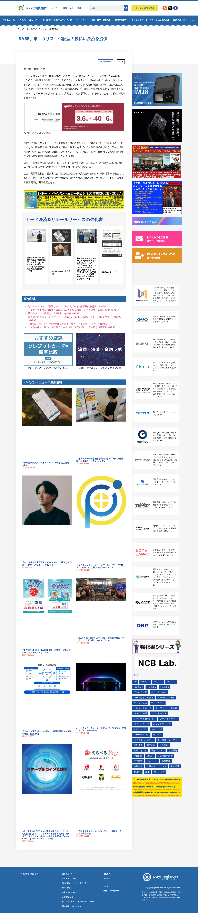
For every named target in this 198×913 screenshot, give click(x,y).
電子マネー (159, 771)
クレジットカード (142, 708)
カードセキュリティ (143, 697)
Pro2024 (138, 687)
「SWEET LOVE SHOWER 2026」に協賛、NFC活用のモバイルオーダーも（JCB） (46, 651)
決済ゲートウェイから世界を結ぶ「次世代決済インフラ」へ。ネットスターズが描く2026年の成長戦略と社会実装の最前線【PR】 (36, 264)
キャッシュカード (166, 697)
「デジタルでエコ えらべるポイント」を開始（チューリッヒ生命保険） (101, 832)
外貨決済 (138, 755)
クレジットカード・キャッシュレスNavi (150, 20)
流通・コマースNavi (100, 20)
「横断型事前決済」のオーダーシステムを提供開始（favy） (45, 463)
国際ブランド (157, 750)
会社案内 (106, 874)
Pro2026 (164, 687)
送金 (147, 771)
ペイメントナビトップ (29, 874)
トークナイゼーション (145, 718)
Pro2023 (171, 681)
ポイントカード (141, 724)
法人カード (152, 761)
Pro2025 (151, 687)
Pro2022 (158, 681)
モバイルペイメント (143, 739)
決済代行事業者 (165, 755)
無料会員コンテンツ (156, 766)
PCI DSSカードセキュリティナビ (57, 20)
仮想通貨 (138, 745)
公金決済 (164, 745)
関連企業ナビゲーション (184, 20)
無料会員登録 (153, 257)
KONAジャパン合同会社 (61, 272)
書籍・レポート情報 (72, 8)
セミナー (55, 8)
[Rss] (164, 8)
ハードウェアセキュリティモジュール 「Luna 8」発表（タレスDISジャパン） (101, 729)
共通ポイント (140, 750)
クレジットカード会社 (166, 708)
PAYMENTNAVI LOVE (161, 254)
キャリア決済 (140, 702)
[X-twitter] (170, 8)
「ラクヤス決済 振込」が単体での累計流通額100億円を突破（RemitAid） (46, 732)
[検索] (126, 8)
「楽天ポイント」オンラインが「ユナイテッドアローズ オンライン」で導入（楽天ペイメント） (100, 566)
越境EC (137, 771)
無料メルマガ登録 (156, 240)
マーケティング (141, 734)
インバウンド (140, 692)
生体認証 (174, 766)
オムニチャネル (158, 692)
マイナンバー (140, 729)
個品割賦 (151, 745)
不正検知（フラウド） (168, 739)
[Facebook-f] (175, 8)
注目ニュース (9, 20)
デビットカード (158, 713)
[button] (105, 61)
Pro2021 (145, 681)
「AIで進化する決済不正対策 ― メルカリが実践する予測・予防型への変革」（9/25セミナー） (47, 563)
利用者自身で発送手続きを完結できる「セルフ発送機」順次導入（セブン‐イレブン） (99, 459)
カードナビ (81, 20)
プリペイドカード (168, 718)
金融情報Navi (120, 20)
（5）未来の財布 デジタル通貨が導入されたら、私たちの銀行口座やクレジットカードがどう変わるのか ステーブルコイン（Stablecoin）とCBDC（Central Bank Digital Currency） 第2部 (46, 835)
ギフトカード (157, 702)
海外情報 (166, 761)
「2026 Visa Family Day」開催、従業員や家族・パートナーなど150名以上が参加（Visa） (101, 639)
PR (135, 681)
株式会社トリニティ (110, 272)
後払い (150, 755)
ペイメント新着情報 (48, 28)
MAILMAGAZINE (158, 237)
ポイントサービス (162, 724)
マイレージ (156, 729)
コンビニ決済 (140, 713)
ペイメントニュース (28, 20)
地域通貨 (172, 750)
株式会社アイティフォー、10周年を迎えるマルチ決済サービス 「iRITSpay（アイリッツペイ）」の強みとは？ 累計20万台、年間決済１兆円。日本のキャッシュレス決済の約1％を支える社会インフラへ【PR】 (86, 268)
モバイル (157, 734)
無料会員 (138, 766)
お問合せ (106, 878)
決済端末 (138, 761)
